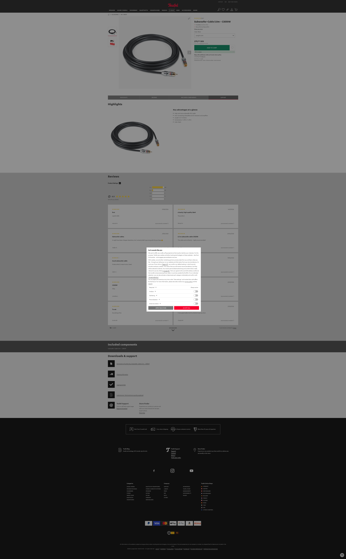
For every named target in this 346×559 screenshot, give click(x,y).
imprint (150, 284)
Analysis (151, 291)
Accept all (186, 308)
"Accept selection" (153, 277)
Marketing (152, 295)
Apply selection (161, 308)
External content (154, 303)
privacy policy (188, 281)
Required (151, 287)
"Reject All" (165, 264)
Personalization (153, 299)
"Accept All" (166, 271)
